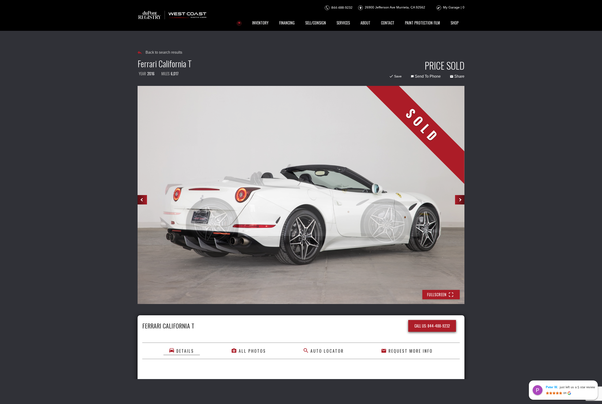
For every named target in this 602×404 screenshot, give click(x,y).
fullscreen (437, 294)
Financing (287, 23)
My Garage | (453, 7)
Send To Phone (428, 76)
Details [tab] (185, 351)
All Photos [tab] (252, 351)
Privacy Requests (294, 394)
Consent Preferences (330, 394)
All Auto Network (448, 394)
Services (343, 23)
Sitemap (359, 394)
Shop (455, 23)
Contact (387, 23)
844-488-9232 (341, 7)
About (365, 23)
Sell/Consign (315, 23)
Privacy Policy (237, 394)
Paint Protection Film (422, 23)
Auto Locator (327, 351)
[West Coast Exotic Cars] (173, 15)
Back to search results (164, 52)
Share (459, 76)
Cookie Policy (264, 394)
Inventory (260, 23)
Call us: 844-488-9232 (432, 326)
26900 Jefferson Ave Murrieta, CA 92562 (394, 7)
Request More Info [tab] (410, 351)
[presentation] (142, 199)
